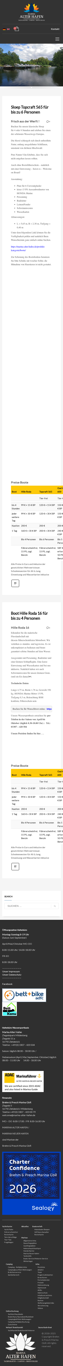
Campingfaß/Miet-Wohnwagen (19, 1319)
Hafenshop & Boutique (32, 1248)
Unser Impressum (11, 971)
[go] (55, 906)
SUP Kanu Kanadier (41, 1232)
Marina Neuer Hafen (31, 1253)
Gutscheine (12, 1324)
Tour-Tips (7, 1240)
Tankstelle (27, 1256)
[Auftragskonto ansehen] (16, 29)
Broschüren (42, 1277)
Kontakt (55, 28)
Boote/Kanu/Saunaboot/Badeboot (20, 1317)
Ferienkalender (44, 1280)
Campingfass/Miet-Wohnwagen (20, 1270)
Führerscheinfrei (11, 1232)
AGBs (40, 1290)
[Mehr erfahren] (15, 586)
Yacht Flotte (8, 1229)
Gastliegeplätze (29, 1246)
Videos (40, 1308)
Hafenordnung (43, 1285)
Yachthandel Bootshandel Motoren (21, 1330)
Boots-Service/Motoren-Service (35, 1259)
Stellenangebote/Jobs (46, 1303)
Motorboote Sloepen (42, 1229)
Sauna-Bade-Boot (45, 1327)
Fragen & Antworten (45, 1275)
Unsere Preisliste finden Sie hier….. (27, 733)
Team (40, 1272)
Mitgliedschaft (43, 1298)
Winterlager (28, 1261)
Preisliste (41, 1267)
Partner (41, 1300)
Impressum (42, 1288)
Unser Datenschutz (11, 974)
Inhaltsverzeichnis (45, 1295)
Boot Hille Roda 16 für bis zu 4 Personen (29, 616)
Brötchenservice (14, 1272)
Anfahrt (41, 1270)
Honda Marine (28, 1251)
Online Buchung (12, 1311)
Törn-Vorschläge (10, 1237)
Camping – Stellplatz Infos (17, 1267)
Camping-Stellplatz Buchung (18, 1322)
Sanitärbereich (13, 1275)
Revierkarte (8, 1234)
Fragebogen (8, 1242)
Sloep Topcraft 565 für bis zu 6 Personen (30, 109)
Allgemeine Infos (29, 1241)
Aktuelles (25, 1226)
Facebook (7, 983)
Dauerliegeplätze (30, 1243)
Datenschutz (42, 1293)
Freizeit (41, 1283)
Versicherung (43, 1305)
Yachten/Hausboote (15, 1314)
